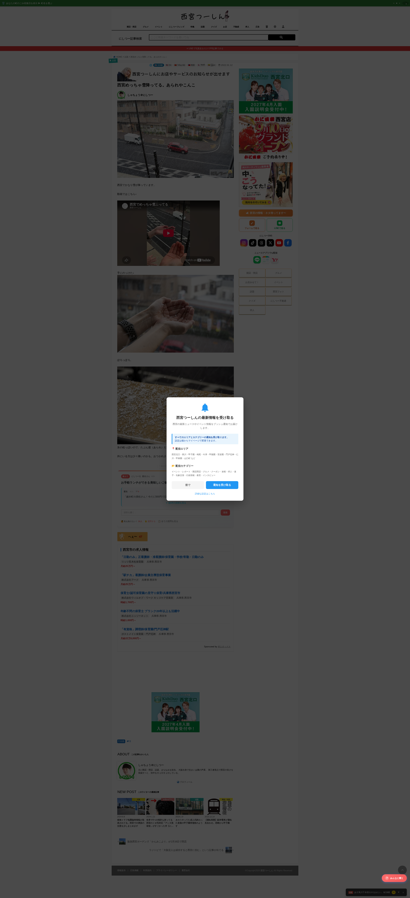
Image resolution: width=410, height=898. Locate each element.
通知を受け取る (222, 485)
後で (187, 485)
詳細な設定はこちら (205, 493)
